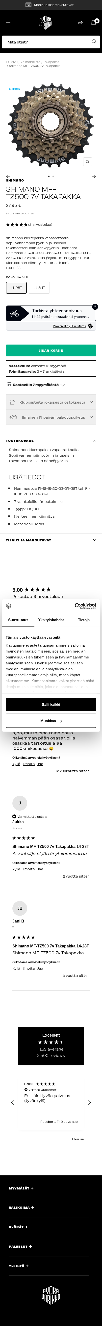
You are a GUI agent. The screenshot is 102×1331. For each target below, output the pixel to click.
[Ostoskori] (93, 22)
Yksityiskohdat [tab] (51, 620)
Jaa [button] (40, 764)
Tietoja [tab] (84, 620)
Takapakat (51, 61)
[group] (51, 590)
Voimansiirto (30, 61)
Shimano (15, 180)
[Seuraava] (94, 176)
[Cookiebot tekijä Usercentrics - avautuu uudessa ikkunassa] (74, 606)
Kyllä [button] (16, 764)
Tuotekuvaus (20, 440)
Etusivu (12, 61)
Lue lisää (13, 267)
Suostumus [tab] (18, 620)
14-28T (16, 287)
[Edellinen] (8, 176)
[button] (51, 44)
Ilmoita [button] (29, 764)
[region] (51, 1103)
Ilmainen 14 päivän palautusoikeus (53, 417)
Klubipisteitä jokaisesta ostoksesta (52, 402)
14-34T (39, 287)
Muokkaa (48, 720)
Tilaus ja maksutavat (28, 540)
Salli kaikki (51, 704)
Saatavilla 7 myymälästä (36, 384)
